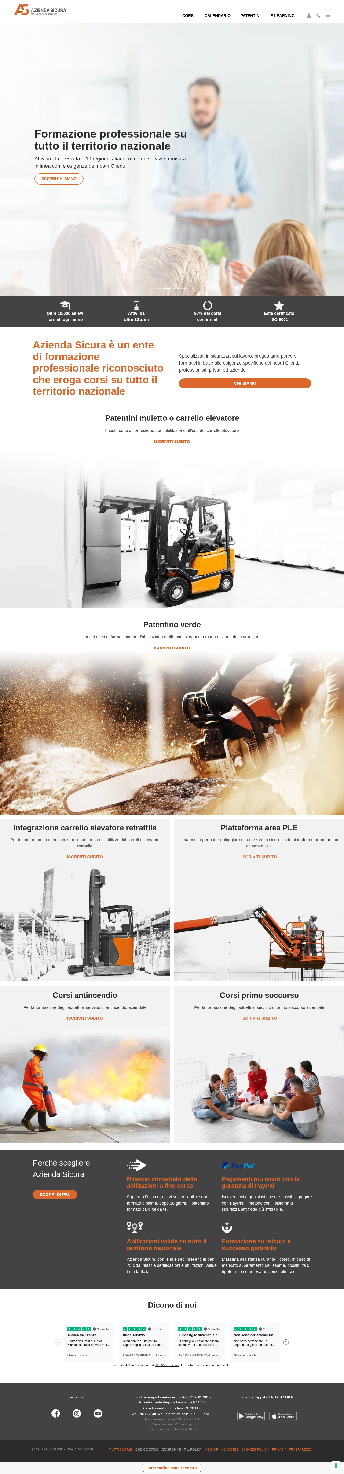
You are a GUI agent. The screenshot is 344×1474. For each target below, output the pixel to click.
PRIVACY (279, 1449)
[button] (26, 156)
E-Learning (282, 16)
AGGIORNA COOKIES (221, 1449)
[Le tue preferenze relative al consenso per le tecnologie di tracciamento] (335, 1465)
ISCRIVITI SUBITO (172, 441)
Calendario (218, 16)
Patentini (250, 16)
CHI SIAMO (245, 383)
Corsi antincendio (61, 179)
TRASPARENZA (300, 1449)
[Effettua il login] (309, 15)
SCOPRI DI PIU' (55, 1194)
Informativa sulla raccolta (172, 1468)
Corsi (188, 16)
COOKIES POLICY (255, 1449)
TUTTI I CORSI (120, 1449)
